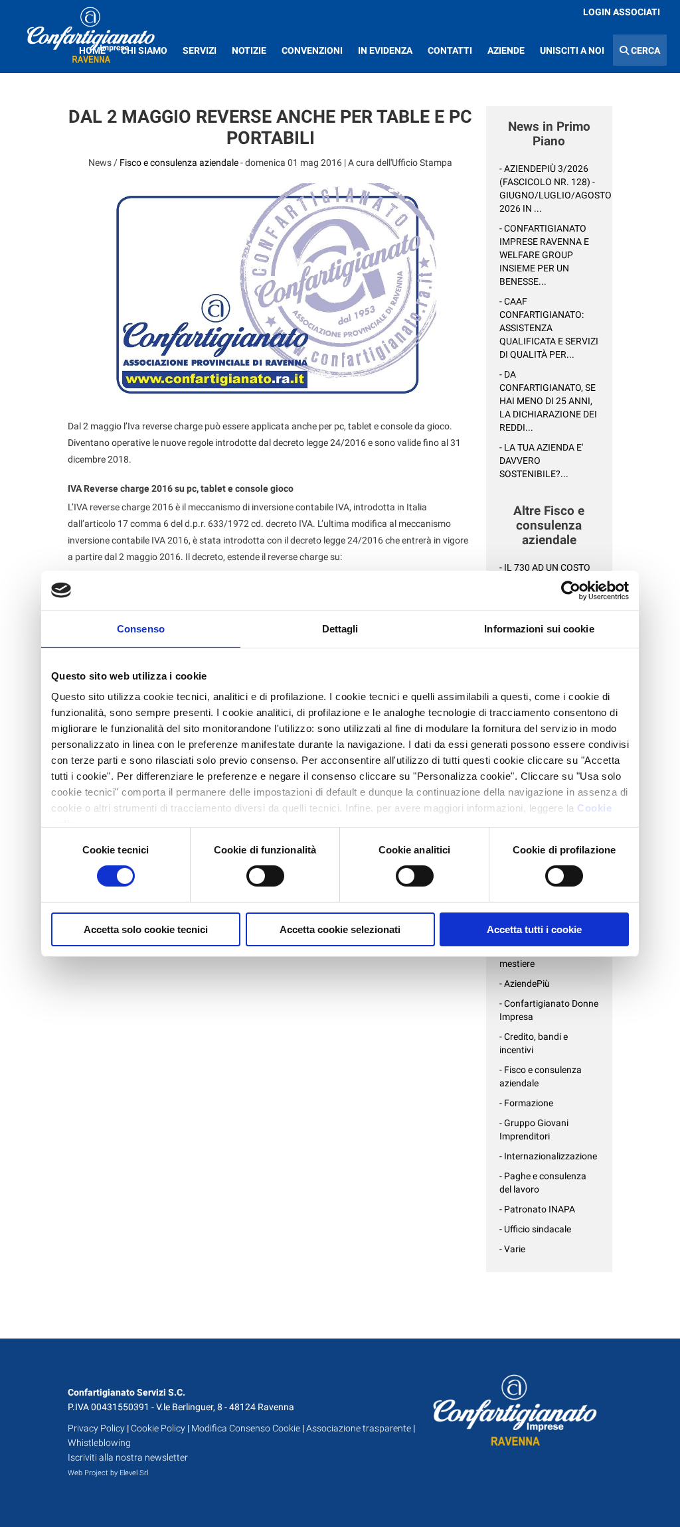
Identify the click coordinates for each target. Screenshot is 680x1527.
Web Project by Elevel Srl (108, 1473)
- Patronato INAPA (537, 1209)
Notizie (249, 50)
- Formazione (526, 1103)
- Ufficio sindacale (535, 1229)
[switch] (265, 876)
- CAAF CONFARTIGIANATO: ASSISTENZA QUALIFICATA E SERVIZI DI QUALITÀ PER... (548, 328)
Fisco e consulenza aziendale (179, 162)
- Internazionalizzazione (548, 1156)
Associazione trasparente (358, 1428)
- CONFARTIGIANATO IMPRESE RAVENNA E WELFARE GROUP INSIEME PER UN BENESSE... (544, 255)
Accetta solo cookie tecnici (146, 929)
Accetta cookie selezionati (340, 929)
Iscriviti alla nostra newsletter (128, 1457)
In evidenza (385, 50)
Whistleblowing (99, 1442)
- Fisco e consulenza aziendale (540, 1076)
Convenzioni (312, 50)
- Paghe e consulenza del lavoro (542, 1183)
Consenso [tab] (141, 628)
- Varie (512, 1249)
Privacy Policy (96, 1428)
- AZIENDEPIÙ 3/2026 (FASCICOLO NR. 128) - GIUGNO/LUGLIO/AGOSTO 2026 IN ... (549, 188)
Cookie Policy (158, 1428)
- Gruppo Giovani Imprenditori (533, 1129)
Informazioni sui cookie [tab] (539, 628)
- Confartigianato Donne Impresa (548, 1010)
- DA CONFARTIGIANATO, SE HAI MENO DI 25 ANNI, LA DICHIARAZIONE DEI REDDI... (548, 401)
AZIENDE (506, 50)
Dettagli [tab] (340, 628)
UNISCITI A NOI (572, 50)
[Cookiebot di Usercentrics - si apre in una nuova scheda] (571, 590)
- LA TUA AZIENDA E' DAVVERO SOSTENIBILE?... (541, 460)
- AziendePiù (524, 983)
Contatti (450, 50)
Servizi (199, 50)
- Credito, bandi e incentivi (533, 1043)
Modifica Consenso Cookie (245, 1428)
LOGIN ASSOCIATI (621, 12)
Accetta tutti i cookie (534, 929)
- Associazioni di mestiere (532, 957)
